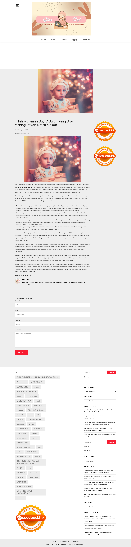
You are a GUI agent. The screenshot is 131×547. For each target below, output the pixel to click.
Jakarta (20, 420)
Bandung (22, 386)
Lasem (39, 447)
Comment (18, 330)
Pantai (20, 468)
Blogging (74, 40)
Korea (34, 433)
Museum (37, 456)
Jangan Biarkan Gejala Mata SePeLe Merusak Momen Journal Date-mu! (99, 417)
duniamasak (87, 532)
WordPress (80, 544)
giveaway (20, 415)
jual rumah (38, 429)
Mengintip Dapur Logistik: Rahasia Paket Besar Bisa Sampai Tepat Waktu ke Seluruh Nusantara (98, 411)
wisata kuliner (24, 486)
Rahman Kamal (88, 516)
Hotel (30, 415)
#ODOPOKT (36, 382)
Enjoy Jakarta (39, 405)
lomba (19, 452)
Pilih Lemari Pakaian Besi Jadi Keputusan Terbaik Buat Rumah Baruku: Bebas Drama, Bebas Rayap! (99, 423)
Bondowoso (32, 396)
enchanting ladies (23, 405)
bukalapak (24, 400)
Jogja (31, 424)
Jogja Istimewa (23, 429)
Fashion (20, 410)
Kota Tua (35, 438)
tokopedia (20, 477)
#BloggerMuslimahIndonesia (37, 377)
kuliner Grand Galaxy (25, 447)
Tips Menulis (21, 472)
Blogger (19, 396)
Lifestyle (64, 40)
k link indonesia (22, 433)
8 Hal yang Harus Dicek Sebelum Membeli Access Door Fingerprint (100, 435)
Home (43, 40)
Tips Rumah (34, 473)
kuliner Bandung (22, 442)
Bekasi (36, 387)
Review (53, 40)
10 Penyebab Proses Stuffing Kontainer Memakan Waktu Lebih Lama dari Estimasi (98, 429)
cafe (38, 401)
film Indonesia (35, 410)
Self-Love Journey (72, 541)
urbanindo (21, 482)
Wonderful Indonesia (25, 492)
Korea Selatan (22, 438)
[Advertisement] (65, 55)
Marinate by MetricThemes (56, 544)
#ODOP (21, 382)
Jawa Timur (20, 424)
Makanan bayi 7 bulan (25, 187)
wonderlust (20, 498)
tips (29, 468)
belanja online (26, 391)
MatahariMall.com (23, 456)
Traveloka (33, 477)
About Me (86, 40)
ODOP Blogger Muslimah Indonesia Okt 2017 (28, 462)
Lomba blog (32, 452)
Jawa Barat (36, 419)
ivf (38, 415)
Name (17, 301)
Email (17, 311)
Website (18, 320)
